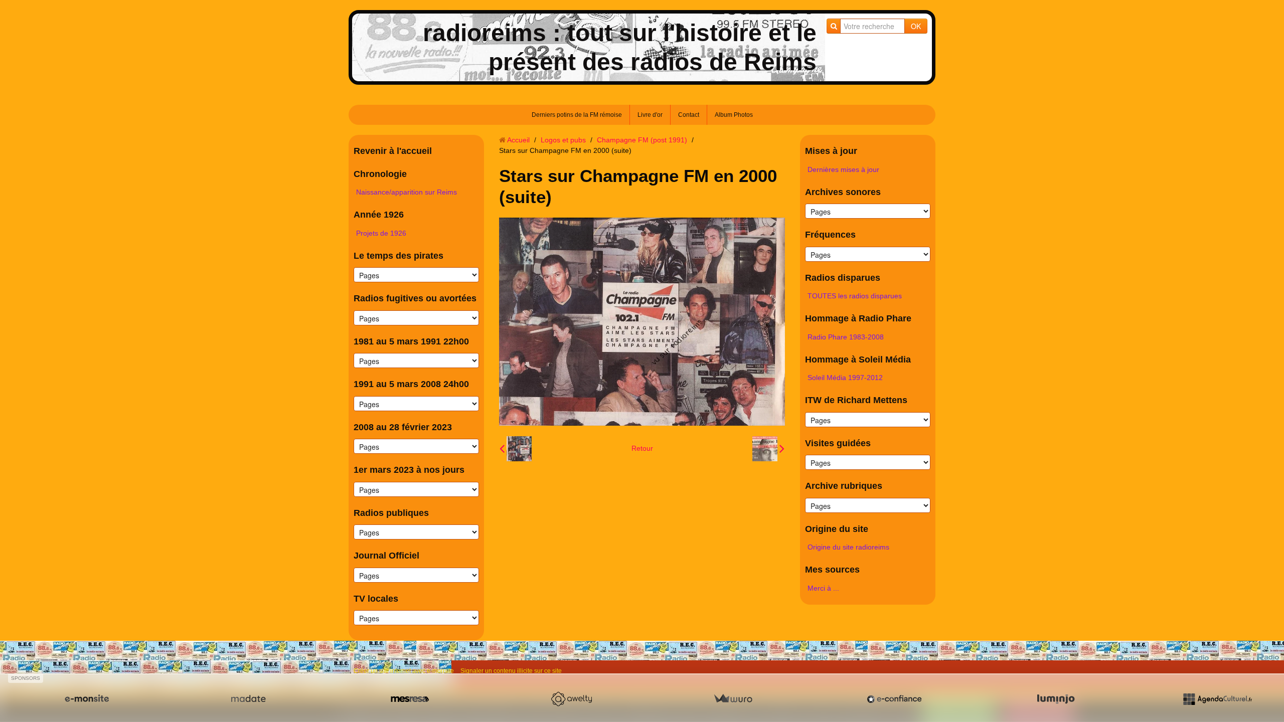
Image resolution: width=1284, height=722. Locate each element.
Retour (642, 448)
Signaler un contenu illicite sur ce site (511, 670)
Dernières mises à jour (843, 169)
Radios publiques (391, 513)
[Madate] (248, 698)
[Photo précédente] (516, 448)
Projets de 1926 (381, 233)
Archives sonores (843, 192)
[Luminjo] (1055, 698)
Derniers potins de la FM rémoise (577, 114)
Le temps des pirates (398, 256)
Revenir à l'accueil (393, 151)
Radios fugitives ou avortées (415, 298)
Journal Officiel (386, 556)
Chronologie (380, 174)
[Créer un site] (86, 698)
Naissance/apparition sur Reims (406, 192)
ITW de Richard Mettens (856, 400)
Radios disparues (842, 278)
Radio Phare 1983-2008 (846, 337)
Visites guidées (838, 443)
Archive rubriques (843, 486)
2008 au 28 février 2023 (403, 427)
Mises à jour (831, 151)
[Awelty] (571, 698)
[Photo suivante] (768, 448)
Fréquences (830, 235)
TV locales (376, 599)
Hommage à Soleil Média (858, 359)
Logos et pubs (563, 140)
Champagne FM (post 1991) (642, 140)
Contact (688, 114)
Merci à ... (823, 588)
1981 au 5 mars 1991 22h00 (411, 341)
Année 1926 (379, 215)
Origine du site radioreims (848, 547)
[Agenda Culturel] (1217, 698)
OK (916, 26)
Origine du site (836, 529)
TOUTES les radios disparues (855, 296)
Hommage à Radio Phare (858, 318)
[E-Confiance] (894, 698)
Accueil (518, 140)
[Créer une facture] (732, 698)
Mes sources (832, 570)
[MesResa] (409, 698)
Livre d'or (650, 114)
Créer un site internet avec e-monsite (404, 670)
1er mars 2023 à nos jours (409, 470)
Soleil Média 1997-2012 (845, 378)
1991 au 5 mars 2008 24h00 (411, 384)
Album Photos (734, 114)
